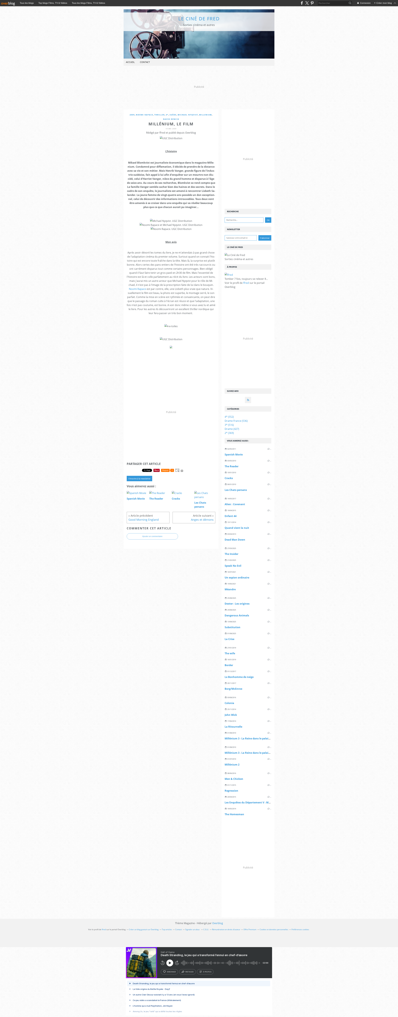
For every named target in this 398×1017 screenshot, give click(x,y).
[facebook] (302, 3)
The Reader (231, 466)
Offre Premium (249, 929)
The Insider (231, 554)
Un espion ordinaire (237, 577)
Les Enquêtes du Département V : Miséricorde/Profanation (261, 802)
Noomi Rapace (144, 115)
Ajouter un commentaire (152, 536)
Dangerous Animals (237, 615)
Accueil (130, 62)
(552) (229, 416)
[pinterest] (312, 3)
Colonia (229, 703)
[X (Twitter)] (307, 3)
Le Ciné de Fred (199, 18)
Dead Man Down (235, 539)
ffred (246, 283)
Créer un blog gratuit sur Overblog (144, 929)
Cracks (229, 478)
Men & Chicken (234, 779)
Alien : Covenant (235, 504)
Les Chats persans (236, 490)
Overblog (217, 923)
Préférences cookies (300, 929)
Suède (173, 115)
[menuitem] (130, 62)
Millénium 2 (232, 764)
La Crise (229, 639)
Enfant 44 (230, 516)
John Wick (231, 715)
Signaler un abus (192, 929)
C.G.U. (206, 929)
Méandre (230, 589)
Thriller (159, 115)
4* (167, 115)
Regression (231, 790)
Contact (145, 62)
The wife (230, 653)
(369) (229, 433)
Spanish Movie (234, 454)
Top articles (167, 929)
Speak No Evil (233, 565)
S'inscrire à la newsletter (139, 478)
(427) (232, 429)
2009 (132, 115)
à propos (207, 972)
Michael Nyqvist (188, 115)
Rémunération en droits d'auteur (226, 929)
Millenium (205, 115)
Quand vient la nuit (237, 528)
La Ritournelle (233, 726)
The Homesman (234, 814)
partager (189, 972)
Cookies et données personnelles (274, 929)
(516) (229, 425)
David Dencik (171, 119)
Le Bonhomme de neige (239, 677)
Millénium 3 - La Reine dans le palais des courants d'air (258, 738)
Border (229, 665)
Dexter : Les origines (237, 603)
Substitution (232, 627)
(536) (236, 421)
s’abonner (171, 972)
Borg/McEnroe (233, 688)
